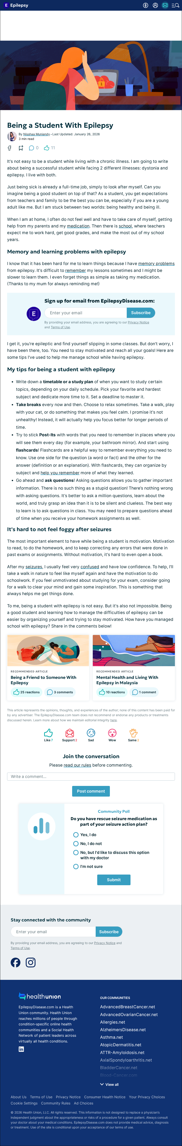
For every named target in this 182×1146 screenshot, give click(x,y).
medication (78, 226)
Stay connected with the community (51, 920)
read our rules (77, 765)
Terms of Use (60, 327)
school (125, 226)
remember (75, 270)
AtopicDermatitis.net (120, 1044)
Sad (88, 735)
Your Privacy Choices (147, 1097)
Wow (109, 735)
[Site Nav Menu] (175, 5)
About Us (18, 1097)
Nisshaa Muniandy (36, 134)
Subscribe (141, 312)
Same (132, 735)
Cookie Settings (24, 1103)
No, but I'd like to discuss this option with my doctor (114, 855)
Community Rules (55, 1103)
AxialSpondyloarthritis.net (126, 1060)
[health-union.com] (40, 997)
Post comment (91, 791)
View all (112, 1084)
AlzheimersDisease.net (123, 1029)
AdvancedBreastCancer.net (127, 1006)
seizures (34, 566)
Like (46, 735)
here (113, 720)
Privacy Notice (138, 322)
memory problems (156, 263)
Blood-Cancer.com (118, 1075)
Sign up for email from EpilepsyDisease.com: (99, 301)
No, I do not (91, 843)
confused (90, 566)
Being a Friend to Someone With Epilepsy (43, 680)
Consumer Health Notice (104, 1097)
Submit (114, 879)
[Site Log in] (155, 5)
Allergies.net (112, 1022)
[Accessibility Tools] (145, 5)
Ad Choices (83, 1103)
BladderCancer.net (118, 1067)
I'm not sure (91, 866)
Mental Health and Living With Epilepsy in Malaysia (127, 680)
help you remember (60, 472)
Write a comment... (28, 776)
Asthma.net (111, 1037)
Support (69, 735)
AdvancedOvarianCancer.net (129, 1014)
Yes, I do (88, 834)
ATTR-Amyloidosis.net (122, 1052)
